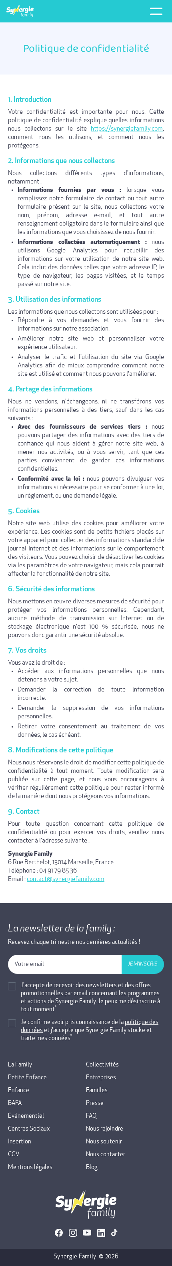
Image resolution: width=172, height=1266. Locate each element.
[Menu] (156, 11)
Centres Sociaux (29, 1129)
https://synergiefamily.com (127, 129)
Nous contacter (105, 1155)
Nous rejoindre (104, 1129)
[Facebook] (59, 1233)
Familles (97, 1091)
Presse (95, 1104)
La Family (20, 1065)
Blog (92, 1168)
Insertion (19, 1142)
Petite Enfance (27, 1078)
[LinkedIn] (101, 1233)
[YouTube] (87, 1233)
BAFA (15, 1104)
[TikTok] (114, 1232)
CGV (14, 1155)
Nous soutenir (104, 1142)
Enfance (18, 1091)
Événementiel (26, 1116)
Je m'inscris (143, 964)
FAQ (91, 1116)
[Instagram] (73, 1233)
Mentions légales (30, 1168)
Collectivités (102, 1065)
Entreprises (101, 1078)
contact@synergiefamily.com (65, 879)
